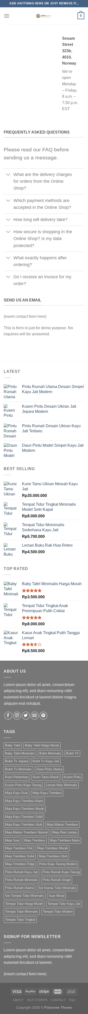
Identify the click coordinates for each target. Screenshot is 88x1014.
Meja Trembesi (34, 840)
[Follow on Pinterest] (43, 716)
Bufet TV (72, 753)
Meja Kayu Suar (16, 793)
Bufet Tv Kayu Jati (46, 761)
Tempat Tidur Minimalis (21, 911)
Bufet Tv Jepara (16, 761)
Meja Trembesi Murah (52, 848)
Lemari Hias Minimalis (61, 785)
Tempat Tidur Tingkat (20, 919)
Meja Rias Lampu (64, 832)
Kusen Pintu (72, 777)
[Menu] (7, 16)
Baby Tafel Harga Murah (42, 745)
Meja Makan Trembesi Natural (26, 832)
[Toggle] (8, 175)
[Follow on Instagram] (17, 716)
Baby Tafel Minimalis (20, 753)
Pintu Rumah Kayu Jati (21, 872)
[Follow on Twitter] (26, 716)
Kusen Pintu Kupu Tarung (23, 785)
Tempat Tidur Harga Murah (24, 904)
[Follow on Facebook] (8, 716)
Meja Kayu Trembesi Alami (24, 801)
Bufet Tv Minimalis (18, 769)
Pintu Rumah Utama (19, 888)
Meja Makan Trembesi (62, 824)
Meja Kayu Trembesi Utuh (23, 824)
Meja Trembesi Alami (65, 840)
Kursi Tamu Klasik (46, 777)
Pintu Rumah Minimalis (21, 880)
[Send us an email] (35, 716)
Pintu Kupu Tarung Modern (58, 864)
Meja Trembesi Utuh (53, 856)
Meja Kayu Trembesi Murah (24, 809)
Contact (58, 1000)
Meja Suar (12, 840)
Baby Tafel (12, 745)
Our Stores (37, 1000)
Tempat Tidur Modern (58, 911)
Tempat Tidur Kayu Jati (63, 904)
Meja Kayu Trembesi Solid (24, 817)
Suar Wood (56, 896)
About (18, 1000)
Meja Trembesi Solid (19, 856)
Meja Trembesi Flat (19, 848)
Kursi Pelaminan (16, 777)
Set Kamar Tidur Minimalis (57, 888)
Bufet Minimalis (50, 753)
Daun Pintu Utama (49, 769)
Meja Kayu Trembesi (47, 793)
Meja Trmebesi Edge (19, 864)
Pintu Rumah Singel (57, 880)
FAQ (72, 1000)
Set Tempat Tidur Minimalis (24, 896)
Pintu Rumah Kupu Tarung (61, 872)
